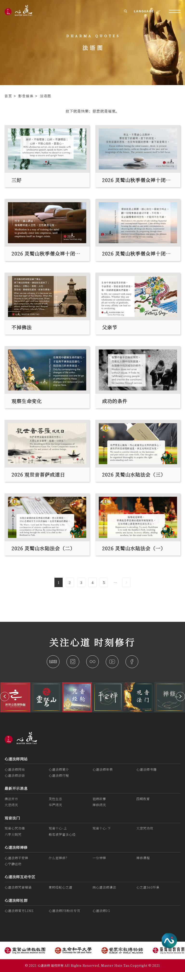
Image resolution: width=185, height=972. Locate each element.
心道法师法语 (15, 775)
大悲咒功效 (144, 828)
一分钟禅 (99, 858)
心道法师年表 (102, 769)
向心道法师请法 (104, 887)
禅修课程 (143, 858)
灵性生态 (55, 799)
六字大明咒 (13, 834)
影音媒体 (26, 96)
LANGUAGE (144, 11)
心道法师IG (101, 910)
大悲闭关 (11, 805)
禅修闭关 (99, 805)
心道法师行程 (59, 775)
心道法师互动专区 (20, 876)
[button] (4, 696)
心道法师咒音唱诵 (18, 887)
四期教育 (143, 799)
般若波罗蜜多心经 (62, 834)
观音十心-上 (58, 828)
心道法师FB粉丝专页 (64, 910)
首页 (9, 96)
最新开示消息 (16, 788)
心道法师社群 (16, 900)
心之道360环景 (147, 887)
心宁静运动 (13, 864)
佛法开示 (11, 799)
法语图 (46, 96)
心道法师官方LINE (19, 910)
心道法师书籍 (146, 769)
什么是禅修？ (59, 858)
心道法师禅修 (16, 847)
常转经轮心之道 (60, 887)
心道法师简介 (59, 769)
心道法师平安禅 (16, 858)
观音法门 (12, 817)
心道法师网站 (16, 758)
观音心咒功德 (15, 828)
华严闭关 (55, 805)
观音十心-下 (101, 828)
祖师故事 (99, 799)
